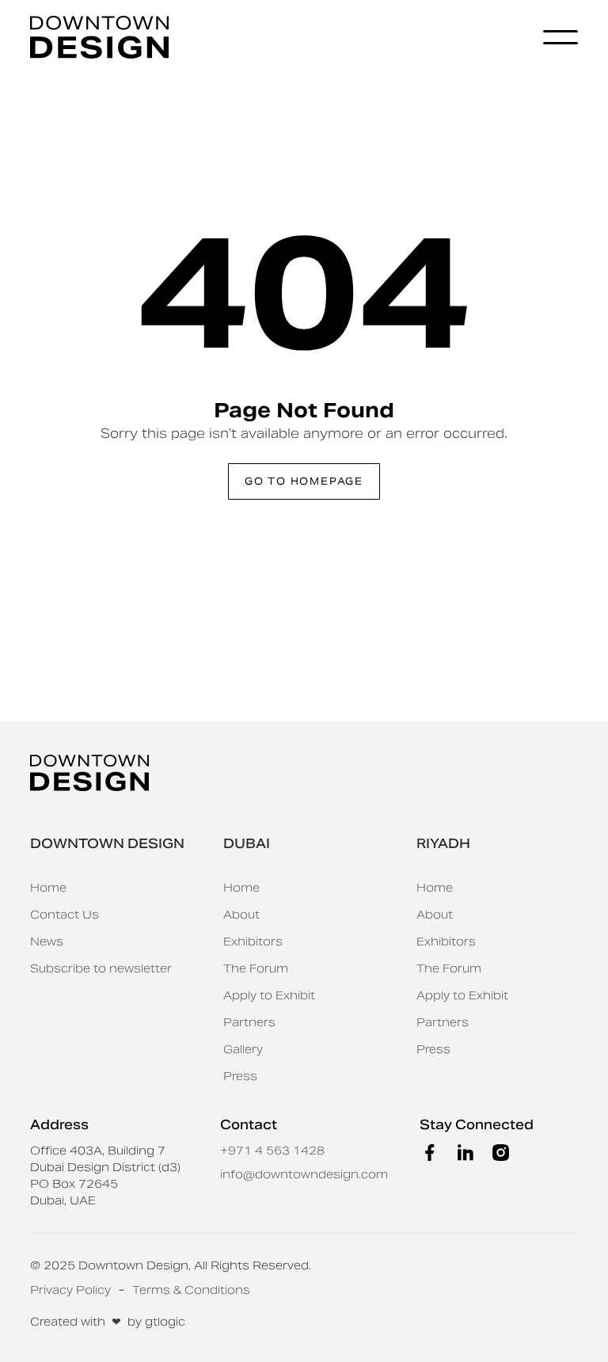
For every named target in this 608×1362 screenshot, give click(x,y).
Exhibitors (253, 941)
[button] (560, 37)
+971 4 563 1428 (272, 1150)
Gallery (243, 1049)
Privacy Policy (70, 1290)
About (241, 914)
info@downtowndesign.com (304, 1174)
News (46, 941)
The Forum (255, 968)
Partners (249, 1022)
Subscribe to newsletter (101, 968)
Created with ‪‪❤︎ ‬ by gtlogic (107, 1321)
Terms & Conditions (191, 1290)
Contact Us (64, 914)
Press (240, 1076)
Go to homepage (304, 481)
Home (48, 888)
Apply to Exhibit (269, 995)
